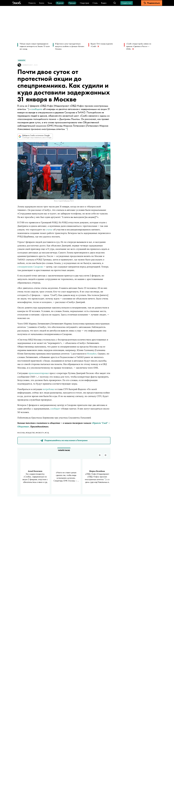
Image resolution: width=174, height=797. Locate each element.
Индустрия (84, 3)
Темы (50, 3)
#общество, (31, 433)
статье (49, 229)
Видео (103, 3)
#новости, (40, 433)
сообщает (55, 408)
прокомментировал (39, 373)
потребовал (49, 389)
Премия (72, 3)
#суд (47, 433)
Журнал (59, 3)
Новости (32, 3)
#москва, (21, 433)
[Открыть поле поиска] (114, 3)
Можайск (92, 353)
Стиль (95, 3)
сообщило (36, 109)
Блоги (41, 3)
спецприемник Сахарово (30, 266)
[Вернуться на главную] (17, 3)
